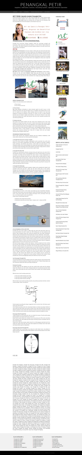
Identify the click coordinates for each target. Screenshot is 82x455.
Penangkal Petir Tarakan (45, 418)
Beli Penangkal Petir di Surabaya (31, 391)
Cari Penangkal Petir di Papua (18, 403)
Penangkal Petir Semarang (43, 392)
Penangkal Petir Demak (45, 422)
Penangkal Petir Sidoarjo (45, 371)
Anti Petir (34, 447)
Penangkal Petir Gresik (32, 366)
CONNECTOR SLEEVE (62, 124)
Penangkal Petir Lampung (30, 377)
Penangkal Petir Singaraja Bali (27, 422)
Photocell (62, 119)
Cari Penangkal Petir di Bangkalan (31, 404)
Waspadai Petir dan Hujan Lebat (61, 202)
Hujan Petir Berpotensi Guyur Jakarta (62, 240)
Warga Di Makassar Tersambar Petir (62, 250)
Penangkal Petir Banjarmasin (18, 385)
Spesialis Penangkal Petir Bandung (35, 428)
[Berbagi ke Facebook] (16, 355)
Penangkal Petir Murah (37, 441)
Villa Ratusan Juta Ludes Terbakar (62, 214)
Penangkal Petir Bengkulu (20, 377)
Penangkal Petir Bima (26, 424)
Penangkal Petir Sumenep (28, 373)
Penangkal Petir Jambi (37, 375)
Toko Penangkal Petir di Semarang (43, 395)
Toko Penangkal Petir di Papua (44, 403)
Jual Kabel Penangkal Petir (57, 444)
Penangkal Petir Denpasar (30, 420)
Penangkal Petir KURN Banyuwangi (30, 411)
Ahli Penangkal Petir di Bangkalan (44, 404)
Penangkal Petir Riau (28, 375)
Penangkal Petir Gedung (38, 385)
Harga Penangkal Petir (23, 384)
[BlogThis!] (14, 355)
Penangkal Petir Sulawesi (24, 381)
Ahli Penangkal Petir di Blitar (23, 413)
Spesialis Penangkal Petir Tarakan (19, 420)
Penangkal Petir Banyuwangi (29, 364)
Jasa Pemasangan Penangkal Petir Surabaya (32, 388)
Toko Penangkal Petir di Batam (42, 414)
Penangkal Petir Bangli (17, 422)
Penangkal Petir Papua (43, 381)
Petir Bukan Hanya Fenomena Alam (62, 182)
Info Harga (47, 11)
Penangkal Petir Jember (41, 366)
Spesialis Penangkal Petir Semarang (37, 407)
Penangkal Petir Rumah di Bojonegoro (38, 417)
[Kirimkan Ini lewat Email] (13, 355)
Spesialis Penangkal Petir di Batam (30, 414)
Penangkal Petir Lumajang (41, 367)
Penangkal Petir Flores (46, 402)
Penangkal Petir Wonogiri (31, 395)
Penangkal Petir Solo (46, 388)
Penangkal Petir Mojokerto (39, 374)
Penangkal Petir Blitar (39, 364)
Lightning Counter (62, 83)
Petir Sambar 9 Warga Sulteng (61, 166)
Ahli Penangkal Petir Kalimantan (36, 400)
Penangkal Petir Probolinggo (24, 371)
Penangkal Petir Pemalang (45, 393)
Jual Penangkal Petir (56, 443)
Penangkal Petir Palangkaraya (28, 389)
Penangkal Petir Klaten (17, 396)
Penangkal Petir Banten (22, 378)
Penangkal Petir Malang (32, 368)
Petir (15, 49)
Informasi (26, 11)
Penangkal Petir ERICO (18, 441)
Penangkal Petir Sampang (35, 371)
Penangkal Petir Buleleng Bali (44, 421)
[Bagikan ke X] (15, 355)
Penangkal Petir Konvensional (26, 41)
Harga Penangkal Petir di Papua (31, 403)
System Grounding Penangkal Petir (62, 59)
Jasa (21, 11)
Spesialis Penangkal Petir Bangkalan (19, 406)
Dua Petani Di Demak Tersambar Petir (62, 233)
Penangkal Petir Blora (43, 386)
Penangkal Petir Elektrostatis (38, 440)
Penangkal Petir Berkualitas (38, 443)
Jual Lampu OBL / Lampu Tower (27, 429)
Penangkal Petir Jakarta (39, 377)
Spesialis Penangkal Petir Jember (22, 425)
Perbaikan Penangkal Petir (39, 389)
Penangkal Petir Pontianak (38, 399)
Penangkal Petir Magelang (38, 429)
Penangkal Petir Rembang (20, 391)
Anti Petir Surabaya (24, 392)
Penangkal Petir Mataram (35, 424)
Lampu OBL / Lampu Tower (62, 95)
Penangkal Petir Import (37, 384)
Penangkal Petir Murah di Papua (18, 404)
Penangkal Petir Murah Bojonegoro (34, 415)
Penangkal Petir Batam (19, 414)
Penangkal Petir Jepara (40, 396)
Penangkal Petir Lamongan (31, 367)
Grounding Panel (55, 440)
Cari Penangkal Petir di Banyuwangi (26, 410)
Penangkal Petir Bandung (23, 428)
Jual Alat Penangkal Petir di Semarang (28, 396)
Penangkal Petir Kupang (36, 402)
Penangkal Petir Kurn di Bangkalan (23, 407)
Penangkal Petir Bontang (17, 389)
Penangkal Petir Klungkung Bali (33, 421)
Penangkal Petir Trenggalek (38, 373)
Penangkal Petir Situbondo (18, 373)
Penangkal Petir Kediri (22, 367)
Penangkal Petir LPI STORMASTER (20, 447)
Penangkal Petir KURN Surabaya (19, 395)
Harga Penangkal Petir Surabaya (23, 386)
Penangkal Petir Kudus (42, 391)
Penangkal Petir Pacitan (21, 370)
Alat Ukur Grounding (55, 447)
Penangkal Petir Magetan (22, 368)
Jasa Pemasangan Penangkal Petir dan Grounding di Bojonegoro (28, 418)
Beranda (15, 11)
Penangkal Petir (41, 4)
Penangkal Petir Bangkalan (18, 364)
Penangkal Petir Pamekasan (31, 370)
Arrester (62, 107)
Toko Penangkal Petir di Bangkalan (33, 406)
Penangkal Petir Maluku (34, 381)
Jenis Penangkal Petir (34, 386)
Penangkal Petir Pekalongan (33, 392)
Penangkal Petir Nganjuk (41, 368)
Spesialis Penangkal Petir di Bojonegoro (24, 417)
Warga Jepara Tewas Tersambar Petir (62, 247)
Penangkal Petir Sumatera (19, 375)
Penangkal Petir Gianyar (22, 421)
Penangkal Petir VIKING (18, 440)
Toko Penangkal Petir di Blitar (34, 413)
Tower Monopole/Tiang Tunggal (62, 139)
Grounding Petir (55, 439)
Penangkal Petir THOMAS (18, 439)
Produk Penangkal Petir (36, 11)
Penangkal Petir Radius (28, 385)
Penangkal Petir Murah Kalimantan (24, 400)
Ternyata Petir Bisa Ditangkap (61, 163)
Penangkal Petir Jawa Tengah (32, 378)
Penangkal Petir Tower (46, 384)
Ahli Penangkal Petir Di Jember (34, 425)
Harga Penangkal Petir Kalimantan (25, 402)
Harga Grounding (55, 441)
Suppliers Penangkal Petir (33, 382)
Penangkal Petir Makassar (27, 399)
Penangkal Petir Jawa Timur (44, 378)
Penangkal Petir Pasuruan (41, 370)
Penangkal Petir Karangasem (40, 420)
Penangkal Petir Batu (30, 374)
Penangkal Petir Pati (26, 393)
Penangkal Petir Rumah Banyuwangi (40, 410)
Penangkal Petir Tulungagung (20, 374)
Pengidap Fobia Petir (59, 149)
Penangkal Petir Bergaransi (38, 444)
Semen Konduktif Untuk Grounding (62, 71)
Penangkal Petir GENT (18, 444)
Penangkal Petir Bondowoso (22, 366)
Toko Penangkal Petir (42, 382)
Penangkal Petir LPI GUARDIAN (19, 443)
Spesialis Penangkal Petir (23, 382)
